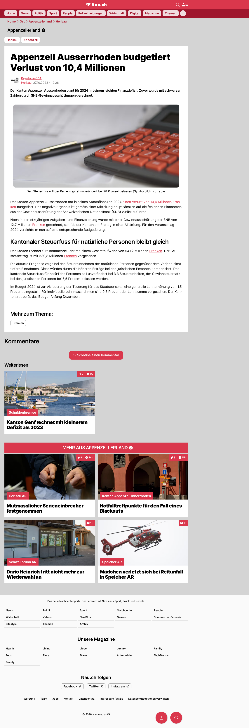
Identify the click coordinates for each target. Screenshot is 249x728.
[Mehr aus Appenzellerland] (96, 448)
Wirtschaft (12, 617)
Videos (47, 617)
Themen (48, 623)
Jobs (55, 698)
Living (47, 648)
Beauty (10, 662)
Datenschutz (87, 698)
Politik (47, 610)
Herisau (61, 21)
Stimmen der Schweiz (167, 617)
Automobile (124, 655)
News (9, 610)
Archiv (84, 623)
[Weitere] (183, 13)
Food (9, 655)
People (158, 610)
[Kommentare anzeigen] (176, 718)
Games (121, 617)
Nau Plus (85, 617)
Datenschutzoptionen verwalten (148, 698)
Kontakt (68, 698)
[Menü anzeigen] (185, 4)
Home (11, 21)
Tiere (46, 655)
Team (43, 698)
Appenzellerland (40, 21)
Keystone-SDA (31, 78)
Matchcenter (125, 610)
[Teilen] (161, 718)
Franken (38, 225)
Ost (22, 21)
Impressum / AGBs (111, 698)
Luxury (121, 648)
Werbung (29, 698)
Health (10, 648)
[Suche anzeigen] (178, 4)
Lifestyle (11, 623)
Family (158, 648)
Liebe (83, 648)
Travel (84, 655)
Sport (83, 610)
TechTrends (161, 655)
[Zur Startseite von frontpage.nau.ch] (96, 4)
